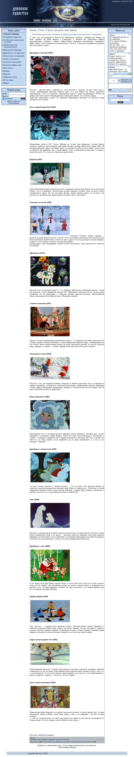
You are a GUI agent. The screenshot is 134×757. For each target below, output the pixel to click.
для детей (66, 742)
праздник (58, 742)
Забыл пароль (13, 101)
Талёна (57, 739)
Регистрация (47, 20)
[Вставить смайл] (131, 73)
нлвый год (51, 742)
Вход (55, 20)
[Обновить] (129, 73)
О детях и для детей (54, 30)
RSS (128, 24)
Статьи (41, 30)
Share (32, 738)
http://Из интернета (46, 735)
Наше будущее (71, 30)
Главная (37, 20)
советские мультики (78, 742)
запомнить (9, 99)
